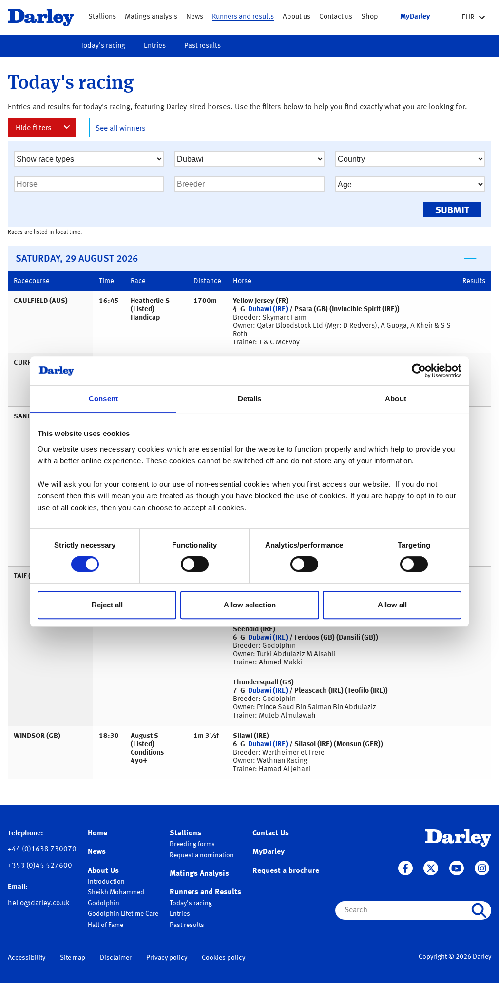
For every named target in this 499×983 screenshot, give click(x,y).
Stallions (102, 16)
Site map (72, 957)
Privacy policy (166, 957)
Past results (202, 46)
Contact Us (270, 833)
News (194, 16)
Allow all (392, 605)
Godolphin (103, 903)
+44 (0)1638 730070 (42, 849)
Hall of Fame (105, 925)
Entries (155, 46)
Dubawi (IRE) (268, 309)
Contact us (335, 16)
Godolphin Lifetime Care (123, 913)
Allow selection (250, 605)
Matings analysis (151, 16)
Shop (369, 16)
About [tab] (395, 399)
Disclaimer (116, 957)
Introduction (106, 881)
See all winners (121, 128)
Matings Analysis (199, 874)
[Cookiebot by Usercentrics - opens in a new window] (418, 370)
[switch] (195, 564)
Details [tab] (250, 399)
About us (296, 16)
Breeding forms (192, 844)
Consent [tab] (103, 399)
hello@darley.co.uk (39, 903)
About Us (103, 871)
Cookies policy (223, 957)
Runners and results (243, 16)
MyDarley (268, 852)
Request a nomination (202, 855)
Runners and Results (205, 892)
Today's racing (102, 46)
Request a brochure (285, 871)
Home (97, 833)
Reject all (107, 605)
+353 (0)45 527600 (40, 866)
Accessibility (26, 957)
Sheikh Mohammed (116, 892)
